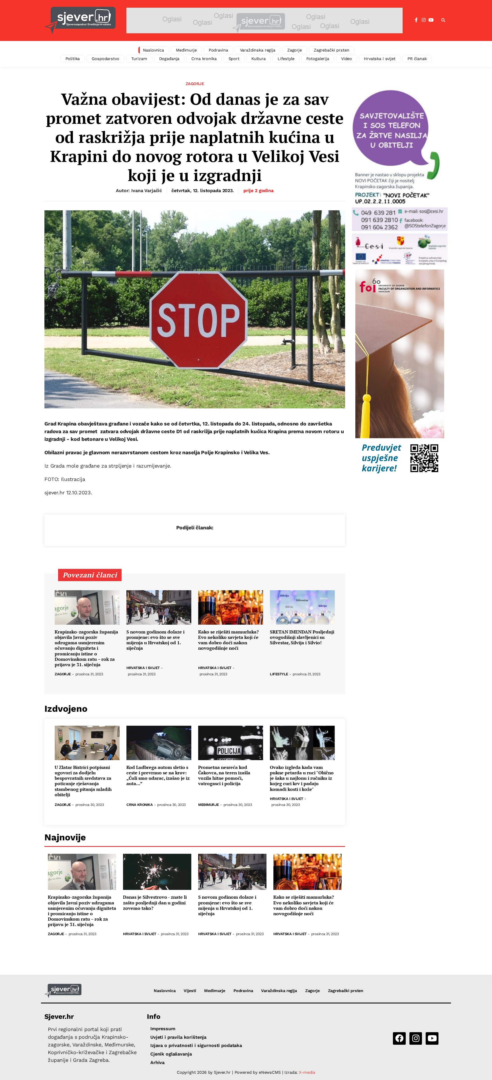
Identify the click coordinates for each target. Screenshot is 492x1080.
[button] (443, 20)
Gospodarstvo (105, 58)
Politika (72, 58)
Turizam (139, 58)
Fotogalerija (317, 58)
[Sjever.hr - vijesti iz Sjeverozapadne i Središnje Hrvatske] (80, 20)
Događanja (169, 58)
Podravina (218, 50)
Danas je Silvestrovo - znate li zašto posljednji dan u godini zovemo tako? (155, 902)
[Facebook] (416, 20)
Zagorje (294, 50)
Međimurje (186, 50)
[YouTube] (431, 20)
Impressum (162, 1028)
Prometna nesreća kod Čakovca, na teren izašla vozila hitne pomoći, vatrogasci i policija (224, 776)
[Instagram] (423, 20)
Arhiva (157, 1062)
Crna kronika (203, 58)
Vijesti (190, 990)
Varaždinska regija (257, 50)
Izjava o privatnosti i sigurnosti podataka (196, 1045)
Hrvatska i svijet (379, 58)
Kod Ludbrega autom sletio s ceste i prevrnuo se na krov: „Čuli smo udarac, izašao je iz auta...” (158, 776)
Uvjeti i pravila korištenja (178, 1037)
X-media (307, 1072)
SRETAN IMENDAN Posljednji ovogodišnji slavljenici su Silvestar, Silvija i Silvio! (302, 637)
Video (346, 58)
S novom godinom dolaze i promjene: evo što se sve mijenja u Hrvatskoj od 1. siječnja (155, 640)
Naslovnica (153, 50)
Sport (234, 58)
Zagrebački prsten (331, 50)
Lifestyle (286, 58)
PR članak (417, 58)
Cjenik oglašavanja (171, 1054)
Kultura (258, 58)
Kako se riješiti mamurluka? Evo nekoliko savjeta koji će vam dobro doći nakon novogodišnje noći (228, 640)
